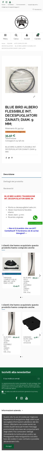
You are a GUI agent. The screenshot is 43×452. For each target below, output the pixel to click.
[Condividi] (6, 158)
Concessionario (21, 4)
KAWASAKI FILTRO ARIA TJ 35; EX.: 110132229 (27, 339)
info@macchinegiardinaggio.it (10, 7)
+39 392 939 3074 (33, 4)
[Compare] (33, 273)
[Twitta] (9, 158)
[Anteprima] (11, 276)
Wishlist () (37, 9)
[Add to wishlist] (29, 273)
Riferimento (10, 128)
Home (4, 4)
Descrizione (9, 174)
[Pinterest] (12, 158)
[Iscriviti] (38, 379)
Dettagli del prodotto (13, 181)
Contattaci (11, 4)
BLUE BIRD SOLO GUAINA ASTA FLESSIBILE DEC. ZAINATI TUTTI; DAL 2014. (27, 285)
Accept (9, 446)
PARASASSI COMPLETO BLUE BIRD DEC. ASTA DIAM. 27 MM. (10, 280)
